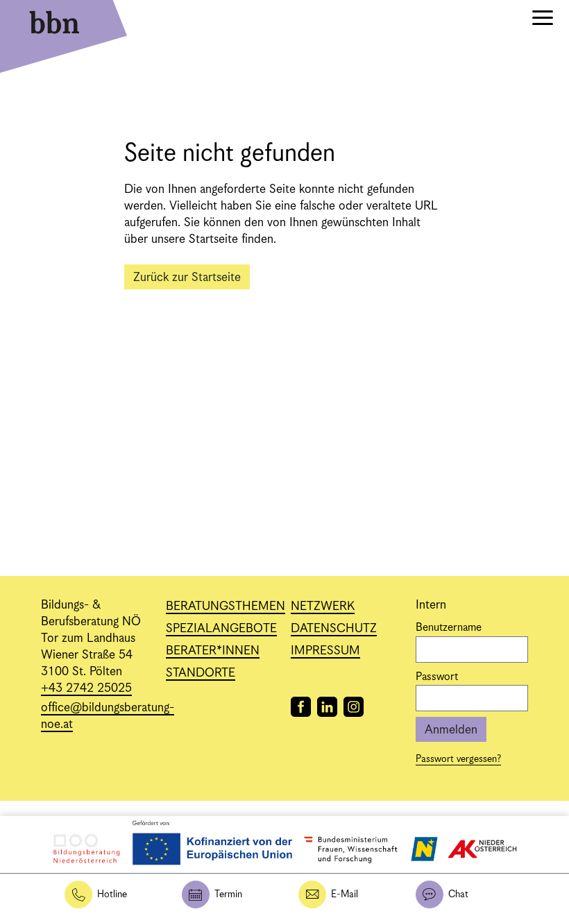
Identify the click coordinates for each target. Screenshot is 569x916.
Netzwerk (323, 606)
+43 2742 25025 (86, 688)
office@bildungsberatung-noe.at (107, 716)
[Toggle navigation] (542, 20)
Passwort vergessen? (458, 759)
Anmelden (451, 730)
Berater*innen (213, 651)
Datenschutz (334, 629)
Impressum (325, 651)
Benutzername (449, 628)
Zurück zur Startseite (187, 278)
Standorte (200, 673)
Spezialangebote (221, 629)
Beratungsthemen (225, 606)
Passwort (437, 677)
